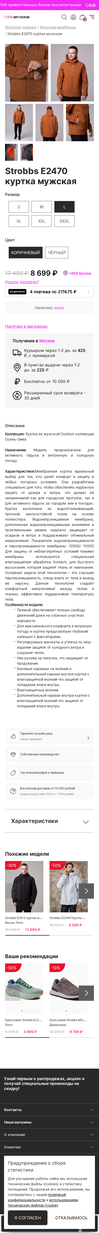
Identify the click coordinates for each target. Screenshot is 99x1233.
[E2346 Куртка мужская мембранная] (69, 886)
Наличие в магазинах (26, 326)
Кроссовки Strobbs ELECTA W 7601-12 (33, 1020)
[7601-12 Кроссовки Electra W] (24, 989)
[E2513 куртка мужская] (24, 886)
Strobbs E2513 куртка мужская (28, 918)
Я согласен (27, 1217)
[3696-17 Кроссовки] (69, 989)
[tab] (27, 935)
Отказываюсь (71, 1217)
